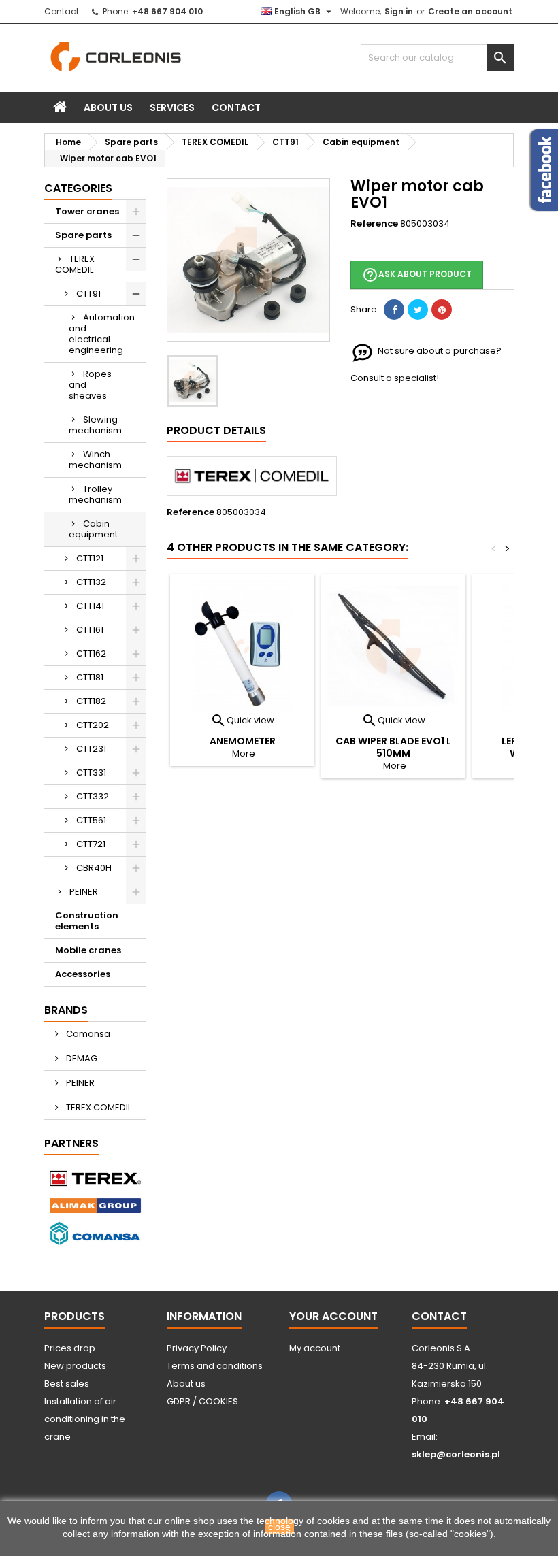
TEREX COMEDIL (75, 264)
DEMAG (80, 1058)
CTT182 (91, 701)
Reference (374, 224)
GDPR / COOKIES (202, 1401)
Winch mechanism (95, 459)
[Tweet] (418, 309)
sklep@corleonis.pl (456, 1454)
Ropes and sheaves (90, 384)
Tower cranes (87, 211)
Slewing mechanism (95, 425)
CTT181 (89, 677)
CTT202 (92, 724)
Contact (61, 11)
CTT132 (91, 582)
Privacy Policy (197, 1348)
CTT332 (92, 796)
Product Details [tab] (216, 430)
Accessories (82, 973)
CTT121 (89, 558)
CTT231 (91, 748)
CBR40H (94, 867)
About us (108, 107)
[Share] (394, 309)
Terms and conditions (215, 1365)
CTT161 (89, 629)
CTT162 (91, 653)
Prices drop (69, 1348)
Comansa (87, 1033)
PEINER (83, 891)
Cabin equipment (93, 529)
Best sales (66, 1383)
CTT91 (88, 293)
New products (75, 1365)
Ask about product (417, 275)
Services (172, 107)
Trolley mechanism (95, 494)
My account (314, 1348)
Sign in (398, 11)
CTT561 (91, 820)
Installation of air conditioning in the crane (84, 1419)
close (279, 1526)
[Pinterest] (441, 309)
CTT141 (90, 605)
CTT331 (91, 772)
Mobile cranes (88, 950)
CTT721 (90, 844)
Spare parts (83, 235)
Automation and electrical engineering (102, 334)
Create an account (470, 11)
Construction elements (86, 921)
